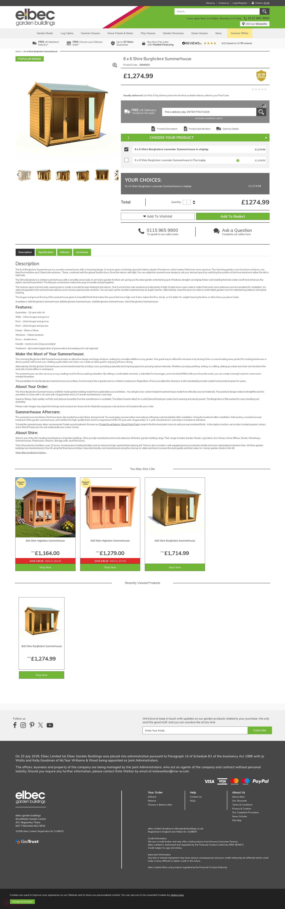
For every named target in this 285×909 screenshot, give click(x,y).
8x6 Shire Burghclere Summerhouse (41, 646)
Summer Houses (90, 33)
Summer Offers (239, 33)
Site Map (236, 820)
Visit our (256, 23)
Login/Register (240, 3)
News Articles (239, 816)
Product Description (167, 128)
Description (25, 252)
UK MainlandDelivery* (48, 43)
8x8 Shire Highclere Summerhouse (110, 540)
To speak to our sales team (162, 232)
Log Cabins (67, 33)
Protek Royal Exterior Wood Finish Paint (119, 424)
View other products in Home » (31, 452)
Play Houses (148, 33)
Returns (152, 800)
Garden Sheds (45, 33)
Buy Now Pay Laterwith (160, 43)
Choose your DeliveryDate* (88, 43)
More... (219, 33)
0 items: (262, 3)
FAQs (193, 800)
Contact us (223, 3)
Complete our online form (237, 232)
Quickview (82, 252)
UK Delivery (144, 111)
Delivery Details (231, 128)
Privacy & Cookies (241, 808)
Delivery (64, 252)
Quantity (176, 202)
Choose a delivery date (160, 804)
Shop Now (45, 567)
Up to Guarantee (125, 43)
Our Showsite (239, 800)
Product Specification (199, 128)
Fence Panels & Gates (120, 33)
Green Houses (199, 33)
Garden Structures (173, 33)
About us (210, 3)
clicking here (177, 895)
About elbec (238, 796)
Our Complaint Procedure (245, 812)
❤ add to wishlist (157, 216)
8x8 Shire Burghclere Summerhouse (175, 540)
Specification (45, 252)
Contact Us (196, 796)
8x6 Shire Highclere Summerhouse (45, 540)
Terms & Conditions (242, 804)
